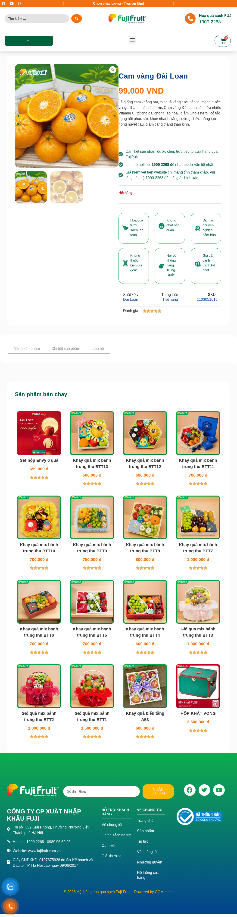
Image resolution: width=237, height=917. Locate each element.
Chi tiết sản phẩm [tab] (65, 349)
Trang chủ (145, 859)
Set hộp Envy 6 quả (39, 498)
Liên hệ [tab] (98, 349)
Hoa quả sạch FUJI (215, 16)
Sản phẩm (145, 869)
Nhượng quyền (149, 900)
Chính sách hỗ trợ (116, 873)
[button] (63, 3)
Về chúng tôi (112, 863)
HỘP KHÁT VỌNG (198, 751)
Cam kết (108, 884)
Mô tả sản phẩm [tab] (27, 349)
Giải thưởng (112, 894)
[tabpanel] (118, 371)
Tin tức (142, 880)
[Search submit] (76, 18)
